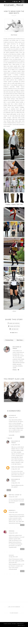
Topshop (8, 204)
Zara (22, 204)
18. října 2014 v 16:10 (15, 469)
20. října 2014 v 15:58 (13, 556)
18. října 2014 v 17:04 (15, 482)
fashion (16, 332)
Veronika (11, 531)
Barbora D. (12, 510)
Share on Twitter (15, 326)
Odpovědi (9, 438)
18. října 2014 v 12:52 (13, 417)
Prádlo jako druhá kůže (11, 399)
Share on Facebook (14, 323)
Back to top (21, 625)
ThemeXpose (14, 623)
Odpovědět (22, 504)
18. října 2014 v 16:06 (13, 496)
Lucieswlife (12, 415)
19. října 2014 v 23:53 (13, 533)
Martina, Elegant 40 (15, 494)
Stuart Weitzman (14, 34)
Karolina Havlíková (17, 467)
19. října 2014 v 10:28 (13, 512)
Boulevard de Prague (17, 347)
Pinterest (14, 311)
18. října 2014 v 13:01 (15, 444)
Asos (18, 204)
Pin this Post (14, 329)
